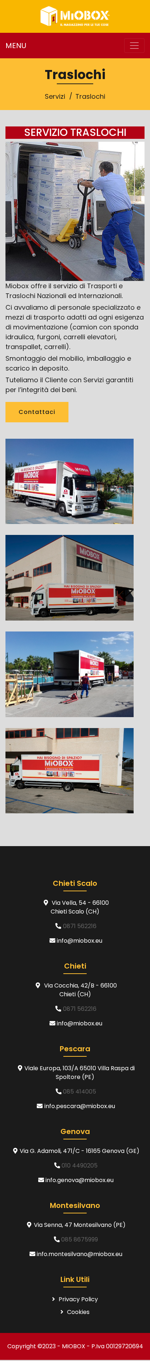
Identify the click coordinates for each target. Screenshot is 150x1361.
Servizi (55, 96)
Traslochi (90, 96)
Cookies (78, 1312)
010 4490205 (80, 1165)
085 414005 (79, 1091)
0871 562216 (79, 926)
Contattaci (37, 412)
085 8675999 (79, 1239)
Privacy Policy (78, 1299)
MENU (15, 45)
